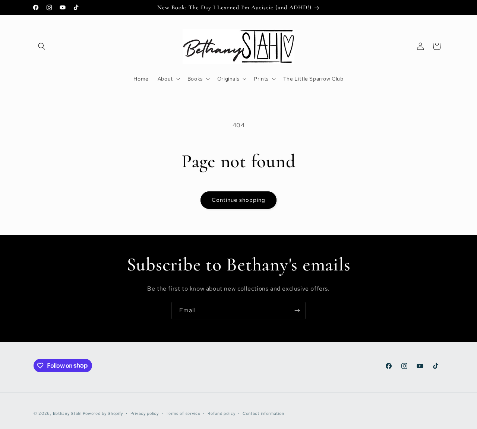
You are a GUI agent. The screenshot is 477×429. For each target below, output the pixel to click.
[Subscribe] (297, 310)
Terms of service (183, 413)
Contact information (263, 413)
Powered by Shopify (103, 413)
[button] (42, 46)
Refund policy (221, 413)
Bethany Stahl (67, 413)
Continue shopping (238, 200)
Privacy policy (144, 413)
